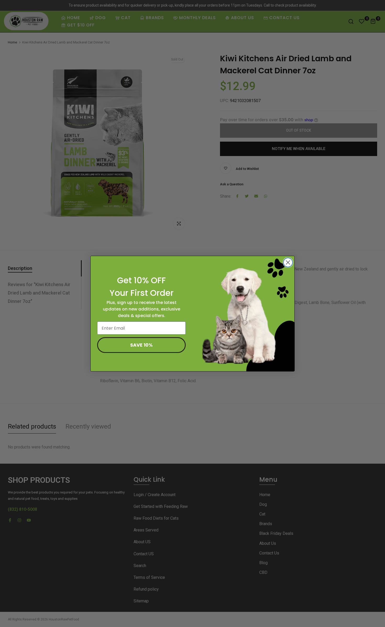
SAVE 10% (141, 345)
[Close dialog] (288, 262)
